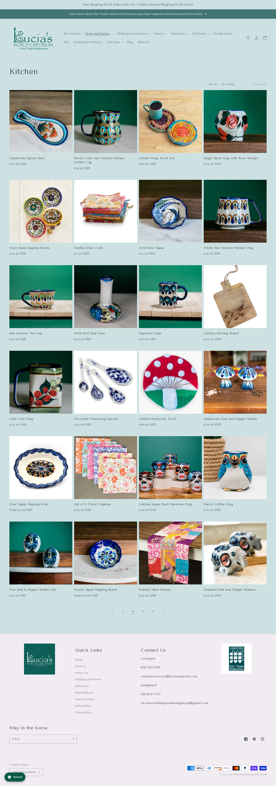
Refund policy (83, 706)
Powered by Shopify (258, 774)
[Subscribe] (73, 739)
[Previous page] (113, 611)
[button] (248, 38)
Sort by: (213, 84)
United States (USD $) (24, 772)
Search (79, 659)
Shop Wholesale (84, 692)
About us (80, 666)
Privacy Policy (83, 712)
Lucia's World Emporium (238, 774)
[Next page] (163, 611)
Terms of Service (85, 699)
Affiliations (82, 686)
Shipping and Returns (88, 679)
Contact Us (82, 673)
